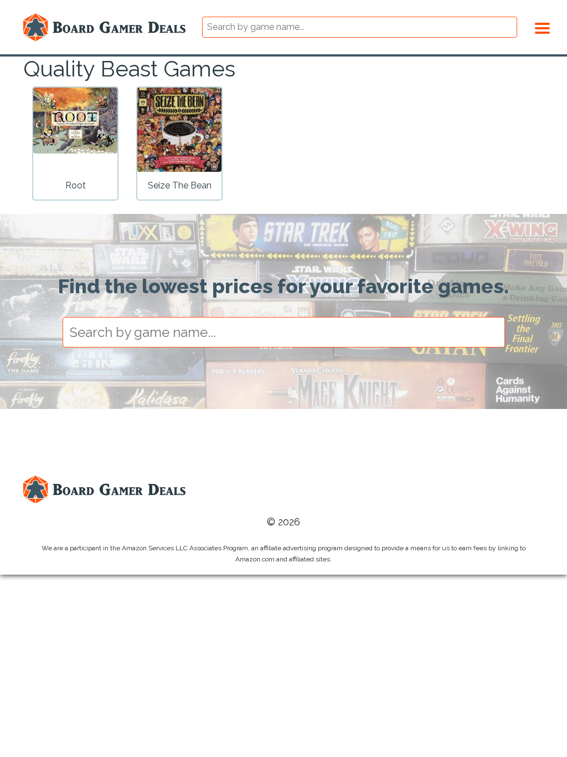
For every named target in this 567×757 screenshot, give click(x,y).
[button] (542, 26)
